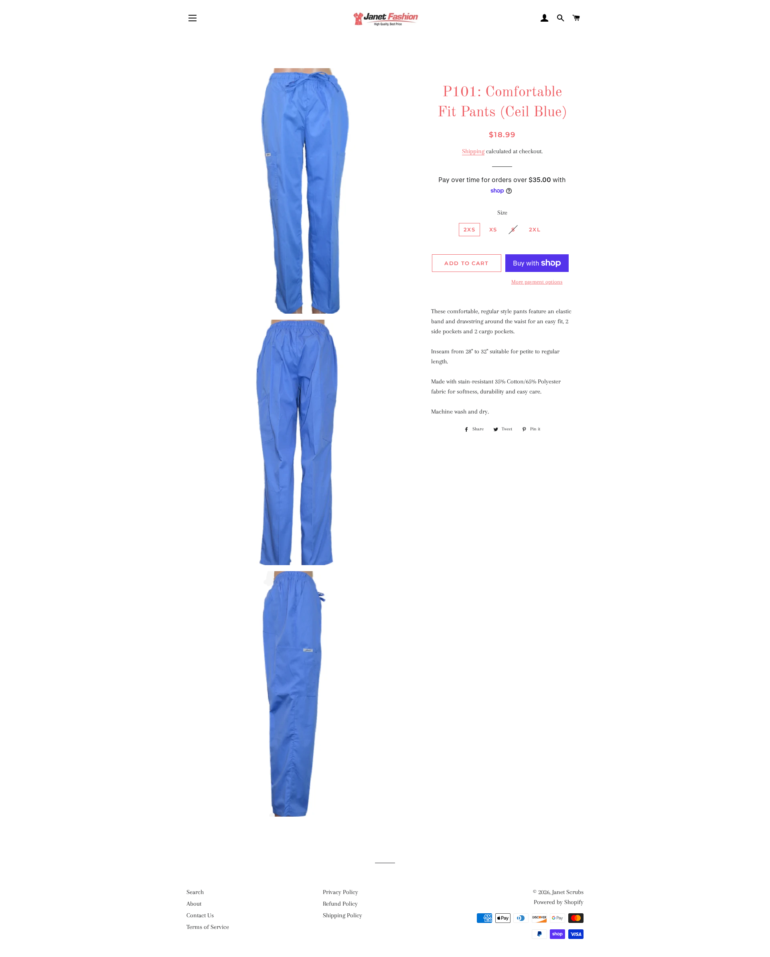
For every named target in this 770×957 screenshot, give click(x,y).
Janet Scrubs (568, 892)
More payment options (537, 282)
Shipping (473, 151)
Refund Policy (340, 903)
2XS (469, 229)
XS (493, 229)
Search (195, 892)
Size (502, 212)
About (193, 903)
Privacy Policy (340, 892)
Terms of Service (207, 927)
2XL (535, 229)
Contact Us (200, 915)
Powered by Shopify (559, 902)
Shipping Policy (342, 915)
